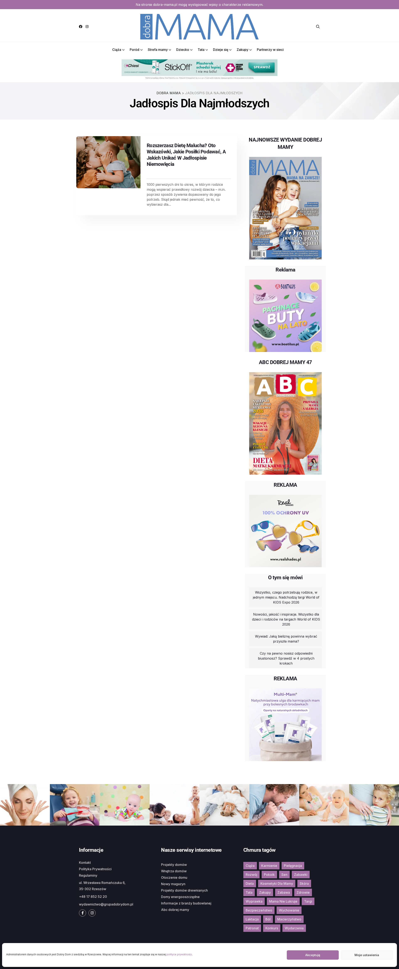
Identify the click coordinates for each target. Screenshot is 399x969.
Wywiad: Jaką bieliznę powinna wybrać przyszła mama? (286, 638)
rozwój (251, 874)
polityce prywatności (179, 954)
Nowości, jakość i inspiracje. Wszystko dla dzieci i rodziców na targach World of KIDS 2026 (286, 619)
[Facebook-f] (82, 912)
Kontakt (85, 862)
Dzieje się (220, 50)
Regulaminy (88, 875)
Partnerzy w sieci (270, 50)
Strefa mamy (158, 50)
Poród (134, 50)
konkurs (271, 928)
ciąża (250, 866)
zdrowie (303, 892)
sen (284, 874)
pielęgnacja (293, 866)
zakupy (265, 892)
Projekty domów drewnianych (184, 890)
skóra (304, 883)
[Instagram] (87, 26)
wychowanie (289, 910)
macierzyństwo (289, 919)
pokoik (269, 874)
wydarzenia (294, 928)
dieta (250, 883)
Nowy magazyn (173, 884)
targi (308, 901)
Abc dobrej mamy (175, 910)
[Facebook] (80, 26)
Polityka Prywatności (95, 869)
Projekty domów (174, 865)
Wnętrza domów (174, 871)
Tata (201, 50)
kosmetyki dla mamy (276, 883)
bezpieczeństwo (259, 910)
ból (268, 919)
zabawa (283, 892)
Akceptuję (312, 955)
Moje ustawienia (367, 955)
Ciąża (116, 50)
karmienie (269, 866)
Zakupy (242, 50)
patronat (252, 928)
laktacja (252, 919)
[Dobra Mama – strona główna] (199, 26)
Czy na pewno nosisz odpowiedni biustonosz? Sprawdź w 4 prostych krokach (286, 658)
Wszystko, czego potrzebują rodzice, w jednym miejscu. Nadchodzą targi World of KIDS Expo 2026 (286, 597)
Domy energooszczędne (180, 897)
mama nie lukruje (283, 901)
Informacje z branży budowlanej (186, 903)
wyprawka (254, 901)
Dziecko (182, 50)
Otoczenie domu (174, 877)
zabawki (300, 874)
